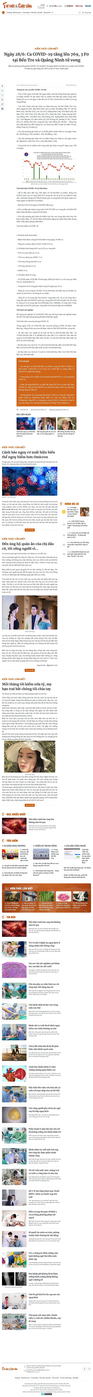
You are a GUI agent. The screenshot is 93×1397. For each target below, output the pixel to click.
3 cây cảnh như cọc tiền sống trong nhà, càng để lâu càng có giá (78, 545)
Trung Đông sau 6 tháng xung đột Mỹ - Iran (55, 854)
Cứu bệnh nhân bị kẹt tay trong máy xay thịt (43, 1006)
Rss (89, 1369)
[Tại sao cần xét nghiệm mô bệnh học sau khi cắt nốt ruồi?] (14, 970)
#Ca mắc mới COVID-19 (38, 410)
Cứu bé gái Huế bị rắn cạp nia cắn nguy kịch (44, 1296)
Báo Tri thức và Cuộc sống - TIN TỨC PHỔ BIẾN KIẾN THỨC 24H (17, 5)
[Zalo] (2, 90)
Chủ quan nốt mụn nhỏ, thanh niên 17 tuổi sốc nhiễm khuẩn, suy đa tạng (45, 1318)
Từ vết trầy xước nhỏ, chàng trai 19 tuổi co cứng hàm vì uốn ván (44, 1172)
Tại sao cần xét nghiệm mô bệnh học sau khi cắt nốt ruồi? (44, 965)
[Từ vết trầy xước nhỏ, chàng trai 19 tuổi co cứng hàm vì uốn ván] (14, 1177)
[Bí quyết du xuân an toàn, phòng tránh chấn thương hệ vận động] (14, 1239)
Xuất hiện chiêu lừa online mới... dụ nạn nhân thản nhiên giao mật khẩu (86, 856)
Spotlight (75, 1378)
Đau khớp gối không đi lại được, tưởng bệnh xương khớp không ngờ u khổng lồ (43, 1277)
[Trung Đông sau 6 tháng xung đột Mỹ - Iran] (41, 854)
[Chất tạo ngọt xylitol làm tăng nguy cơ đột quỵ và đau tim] (63, 896)
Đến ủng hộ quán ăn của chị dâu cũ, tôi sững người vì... (46, 433)
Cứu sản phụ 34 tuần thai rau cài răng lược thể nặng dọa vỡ (44, 985)
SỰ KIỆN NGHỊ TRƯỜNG (14, 846)
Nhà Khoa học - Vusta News (21, 12)
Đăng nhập (87, 12)
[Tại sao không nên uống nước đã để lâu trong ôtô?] (80, 896)
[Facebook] (2, 86)
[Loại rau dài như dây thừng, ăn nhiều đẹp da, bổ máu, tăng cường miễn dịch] (46, 896)
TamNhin (88, 6)
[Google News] (2, 109)
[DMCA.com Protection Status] (46, 1394)
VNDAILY (68, 6)
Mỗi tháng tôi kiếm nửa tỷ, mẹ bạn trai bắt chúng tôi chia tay (66, 434)
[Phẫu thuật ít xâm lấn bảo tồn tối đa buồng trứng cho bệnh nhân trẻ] (14, 1135)
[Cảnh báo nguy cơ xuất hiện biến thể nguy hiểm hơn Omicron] (26, 423)
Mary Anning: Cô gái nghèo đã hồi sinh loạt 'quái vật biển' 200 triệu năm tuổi (29, 906)
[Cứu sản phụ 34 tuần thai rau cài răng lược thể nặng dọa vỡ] (14, 991)
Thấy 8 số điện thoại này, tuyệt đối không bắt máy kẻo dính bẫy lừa (75, 876)
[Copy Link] (2, 104)
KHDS (58, 6)
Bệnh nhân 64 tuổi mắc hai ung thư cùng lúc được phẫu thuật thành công (43, 1152)
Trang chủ (3, 12)
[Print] (2, 99)
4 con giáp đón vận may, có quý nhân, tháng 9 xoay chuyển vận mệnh (72, 512)
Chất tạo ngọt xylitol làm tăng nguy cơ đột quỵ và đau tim (63, 905)
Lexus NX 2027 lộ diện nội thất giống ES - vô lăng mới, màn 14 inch (78, 535)
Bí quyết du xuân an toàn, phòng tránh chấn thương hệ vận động (44, 1234)
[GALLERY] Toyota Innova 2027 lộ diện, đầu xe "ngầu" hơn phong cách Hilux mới (77, 524)
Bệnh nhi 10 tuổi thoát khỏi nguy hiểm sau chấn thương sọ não (44, 1027)
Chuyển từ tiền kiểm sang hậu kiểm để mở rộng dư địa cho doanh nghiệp (15, 867)
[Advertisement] (46, 28)
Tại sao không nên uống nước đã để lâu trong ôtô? (80, 905)
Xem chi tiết (30, 530)
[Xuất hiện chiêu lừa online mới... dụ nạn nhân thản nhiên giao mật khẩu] (72, 854)
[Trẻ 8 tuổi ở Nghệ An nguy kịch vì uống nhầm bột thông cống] (14, 949)
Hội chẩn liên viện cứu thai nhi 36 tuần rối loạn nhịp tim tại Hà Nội (44, 1089)
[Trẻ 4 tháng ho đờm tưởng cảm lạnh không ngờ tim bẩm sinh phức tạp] (14, 1260)
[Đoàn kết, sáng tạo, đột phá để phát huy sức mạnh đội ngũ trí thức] (10, 854)
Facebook (84, 1369)
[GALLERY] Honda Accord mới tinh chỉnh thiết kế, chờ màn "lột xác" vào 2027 (78, 554)
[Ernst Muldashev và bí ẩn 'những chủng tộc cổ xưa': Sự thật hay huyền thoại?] (12, 896)
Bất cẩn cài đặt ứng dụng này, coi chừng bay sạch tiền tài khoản (77, 869)
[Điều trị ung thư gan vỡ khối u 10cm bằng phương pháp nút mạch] (14, 1218)
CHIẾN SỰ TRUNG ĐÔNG (45, 846)
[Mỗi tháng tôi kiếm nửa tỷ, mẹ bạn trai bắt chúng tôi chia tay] (66, 423)
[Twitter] (2, 95)
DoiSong (79, 6)
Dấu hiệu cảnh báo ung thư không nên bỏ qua (41, 821)
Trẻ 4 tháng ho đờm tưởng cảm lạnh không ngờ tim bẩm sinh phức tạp (43, 1256)
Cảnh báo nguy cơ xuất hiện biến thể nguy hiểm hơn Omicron (26, 434)
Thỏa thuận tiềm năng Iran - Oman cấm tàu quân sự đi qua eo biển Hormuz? (46, 873)
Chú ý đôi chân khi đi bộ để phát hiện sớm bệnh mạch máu (44, 1047)
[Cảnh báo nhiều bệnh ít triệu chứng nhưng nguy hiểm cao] (14, 1073)
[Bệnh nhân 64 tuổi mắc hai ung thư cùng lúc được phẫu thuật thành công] (14, 1156)
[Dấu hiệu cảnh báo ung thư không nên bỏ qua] (14, 826)
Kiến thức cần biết (36, 12)
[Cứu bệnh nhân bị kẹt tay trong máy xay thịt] (14, 1011)
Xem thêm (52, 12)
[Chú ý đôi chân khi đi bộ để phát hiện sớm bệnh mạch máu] (14, 1053)
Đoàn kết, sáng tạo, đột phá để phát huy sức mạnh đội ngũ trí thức (24, 855)
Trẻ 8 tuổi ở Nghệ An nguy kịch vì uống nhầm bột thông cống (44, 944)
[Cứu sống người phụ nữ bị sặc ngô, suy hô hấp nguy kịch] (14, 1115)
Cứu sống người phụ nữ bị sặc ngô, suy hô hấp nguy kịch (45, 1110)
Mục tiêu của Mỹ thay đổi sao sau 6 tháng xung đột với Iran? (46, 864)
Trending (9, 12)
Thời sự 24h (46, 12)
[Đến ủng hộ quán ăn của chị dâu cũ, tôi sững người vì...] (46, 423)
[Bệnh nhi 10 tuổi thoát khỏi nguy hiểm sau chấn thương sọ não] (14, 1032)
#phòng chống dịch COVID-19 (58, 410)
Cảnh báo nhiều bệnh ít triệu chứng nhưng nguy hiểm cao (42, 1068)
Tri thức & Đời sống (65, 1378)
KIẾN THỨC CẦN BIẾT (21, 888)
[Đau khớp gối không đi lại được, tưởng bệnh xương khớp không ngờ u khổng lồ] (14, 1280)
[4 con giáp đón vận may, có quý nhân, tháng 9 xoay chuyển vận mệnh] (84, 511)
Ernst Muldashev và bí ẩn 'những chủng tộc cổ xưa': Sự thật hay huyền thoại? (12, 906)
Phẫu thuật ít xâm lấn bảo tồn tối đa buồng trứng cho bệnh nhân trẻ (45, 1130)
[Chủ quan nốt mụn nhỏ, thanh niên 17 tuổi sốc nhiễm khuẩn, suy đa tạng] (14, 1322)
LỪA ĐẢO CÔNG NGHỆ (75, 846)
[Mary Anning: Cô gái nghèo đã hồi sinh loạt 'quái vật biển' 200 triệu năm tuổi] (29, 896)
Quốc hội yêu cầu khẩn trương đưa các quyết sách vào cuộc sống (14, 874)
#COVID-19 (24, 410)
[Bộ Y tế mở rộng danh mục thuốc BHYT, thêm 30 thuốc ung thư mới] (14, 1198)
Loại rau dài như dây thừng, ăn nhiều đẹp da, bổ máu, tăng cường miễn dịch (46, 906)
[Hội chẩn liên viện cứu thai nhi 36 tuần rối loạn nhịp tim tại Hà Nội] (14, 1094)
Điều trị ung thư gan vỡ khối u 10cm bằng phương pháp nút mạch (43, 1214)
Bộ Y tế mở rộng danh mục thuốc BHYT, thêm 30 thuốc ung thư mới (44, 1194)
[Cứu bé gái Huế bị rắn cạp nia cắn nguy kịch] (14, 1301)
